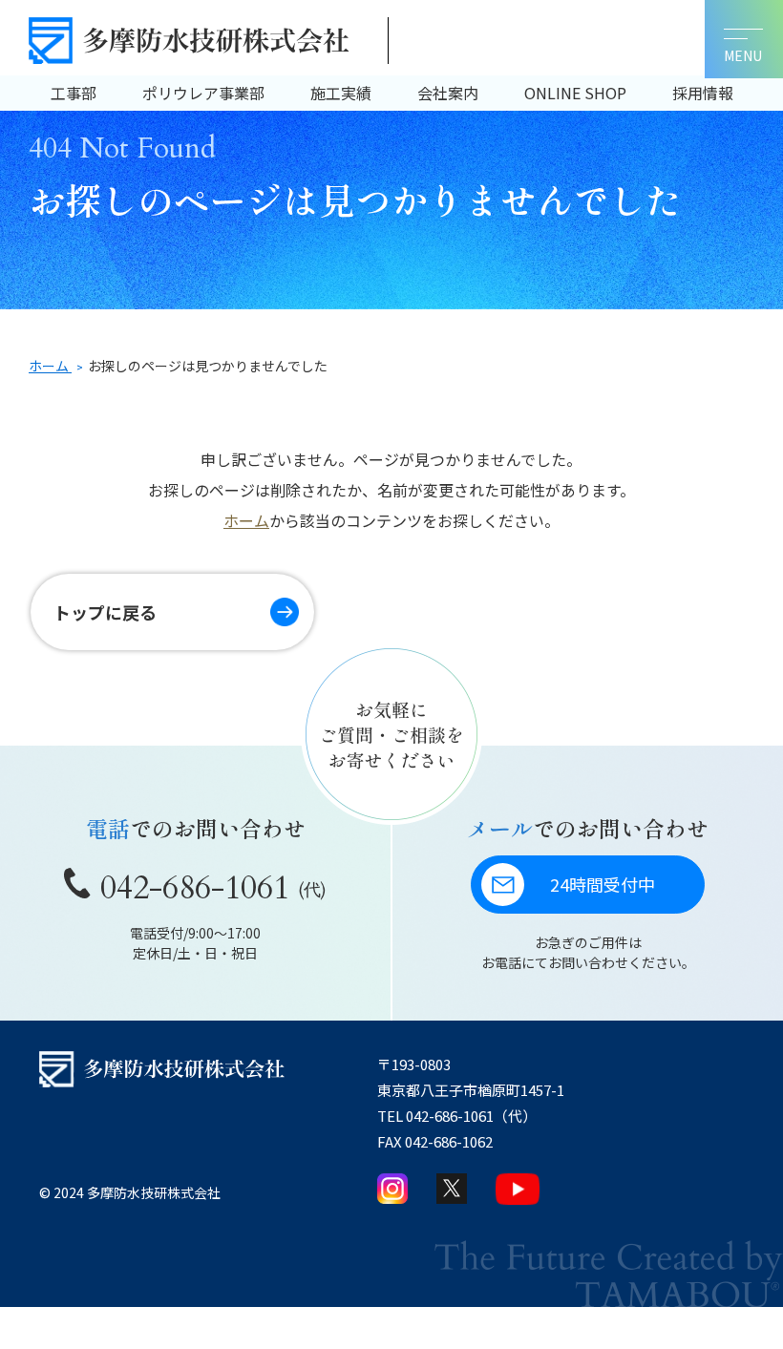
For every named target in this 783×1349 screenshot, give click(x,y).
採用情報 (702, 92)
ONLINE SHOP (575, 92)
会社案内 (447, 92)
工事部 (73, 92)
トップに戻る (105, 612)
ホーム (246, 520)
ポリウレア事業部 (203, 92)
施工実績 (340, 92)
